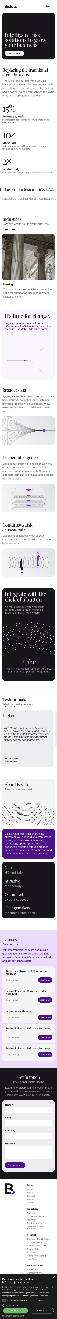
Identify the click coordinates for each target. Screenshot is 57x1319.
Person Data (33, 1249)
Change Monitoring (36, 1256)
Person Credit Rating (37, 1246)
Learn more (45, 980)
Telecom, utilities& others (35, 1227)
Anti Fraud (32, 1259)
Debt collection (34, 1223)
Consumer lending (36, 1216)
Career (30, 1203)
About (30, 1192)
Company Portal (35, 1273)
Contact (31, 1196)
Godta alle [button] (15, 1310)
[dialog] (28, 1296)
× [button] (54, 1277)
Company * (11, 1130)
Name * (9, 1105)
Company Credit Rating (38, 1239)
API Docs (31, 1269)
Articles (30, 1199)
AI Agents (32, 1252)
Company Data (34, 1242)
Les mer (44, 1295)
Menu (47, 6)
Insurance (31, 1220)
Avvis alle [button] (42, 1310)
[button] (6, 229)
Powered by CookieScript (13, 1316)
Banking (31, 1213)
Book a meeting (14, 53)
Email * (8, 1118)
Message (10, 1143)
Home (30, 1189)
